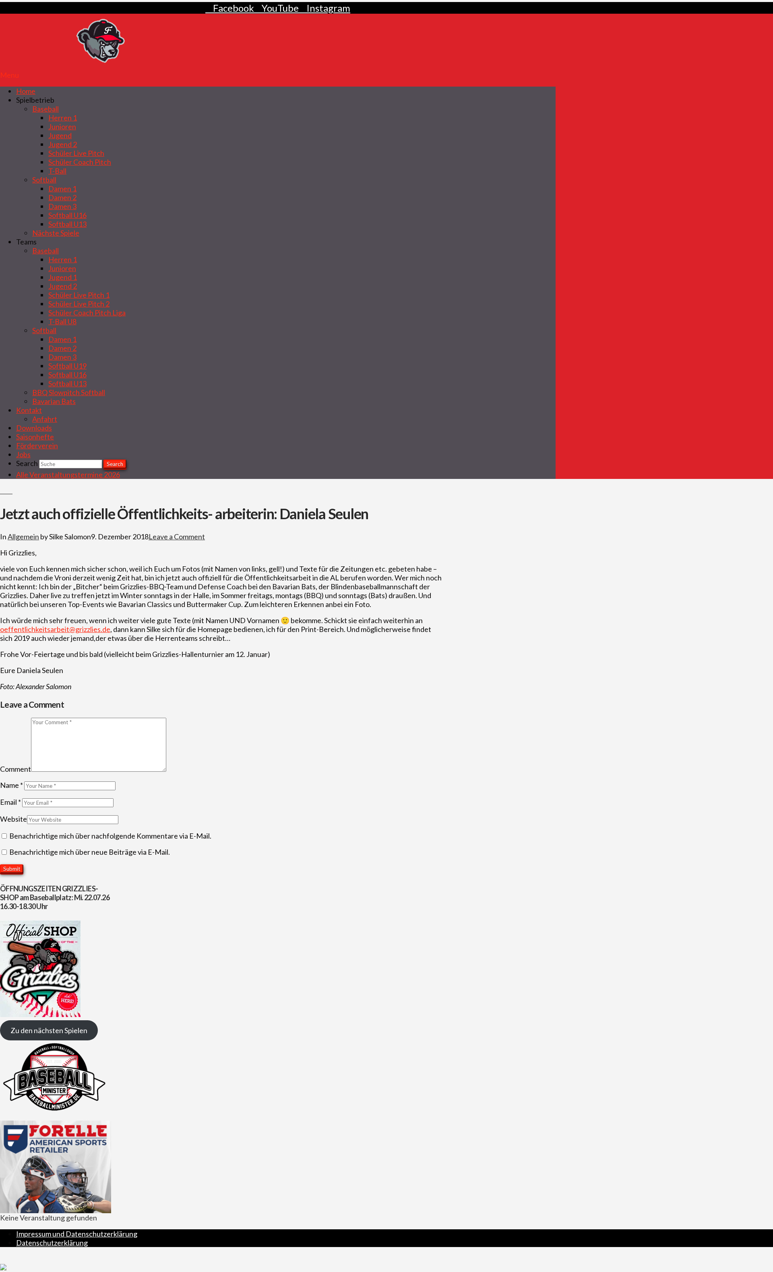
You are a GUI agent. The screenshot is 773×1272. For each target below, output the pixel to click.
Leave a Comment (177, 536)
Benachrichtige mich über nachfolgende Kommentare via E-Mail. (110, 835)
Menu (9, 74)
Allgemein (23, 536)
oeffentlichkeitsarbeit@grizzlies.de (55, 629)
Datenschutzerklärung (52, 1242)
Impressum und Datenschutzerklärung (76, 1233)
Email (10, 802)
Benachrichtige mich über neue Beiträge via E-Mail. (89, 851)
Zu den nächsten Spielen (48, 1030)
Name (11, 785)
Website (13, 818)
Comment (15, 768)
